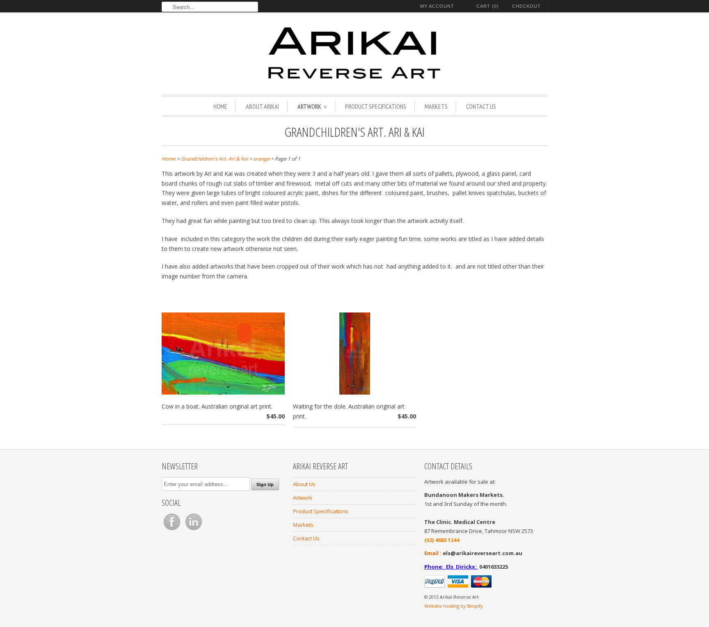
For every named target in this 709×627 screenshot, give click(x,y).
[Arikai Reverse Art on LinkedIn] (193, 530)
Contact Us (481, 106)
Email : (432, 553)
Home (220, 106)
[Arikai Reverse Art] (354, 55)
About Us (304, 484)
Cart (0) (487, 6)
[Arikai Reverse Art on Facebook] (172, 530)
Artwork (312, 106)
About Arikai (262, 106)
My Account (437, 6)
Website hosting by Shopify (453, 606)
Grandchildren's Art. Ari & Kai (354, 131)
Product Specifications (375, 106)
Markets (436, 106)
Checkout (526, 6)
